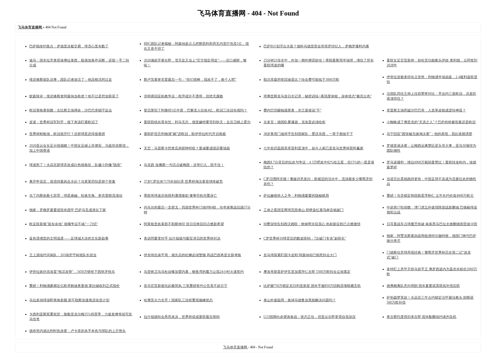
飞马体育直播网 (235, 347)
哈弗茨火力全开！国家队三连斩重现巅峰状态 (178, 300)
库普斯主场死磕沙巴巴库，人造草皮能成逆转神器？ (426, 110)
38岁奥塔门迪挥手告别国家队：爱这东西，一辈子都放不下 (308, 134)
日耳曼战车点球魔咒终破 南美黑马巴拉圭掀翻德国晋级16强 (432, 224)
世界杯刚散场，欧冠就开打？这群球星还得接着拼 (67, 134)
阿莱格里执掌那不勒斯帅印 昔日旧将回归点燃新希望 (184, 224)
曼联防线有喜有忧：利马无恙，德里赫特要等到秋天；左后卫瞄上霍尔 (197, 122)
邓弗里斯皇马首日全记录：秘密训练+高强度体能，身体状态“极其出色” (318, 96)
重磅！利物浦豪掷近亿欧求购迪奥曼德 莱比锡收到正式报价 (74, 286)
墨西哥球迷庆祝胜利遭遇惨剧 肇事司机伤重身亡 (180, 196)
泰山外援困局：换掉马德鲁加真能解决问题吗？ (300, 300)
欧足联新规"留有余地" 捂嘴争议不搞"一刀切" (63, 224)
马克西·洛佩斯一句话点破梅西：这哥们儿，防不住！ (184, 165)
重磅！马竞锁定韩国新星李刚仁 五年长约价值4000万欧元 (430, 196)
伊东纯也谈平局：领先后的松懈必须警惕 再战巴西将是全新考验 (192, 255)
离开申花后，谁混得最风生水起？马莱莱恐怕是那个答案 (72, 181)
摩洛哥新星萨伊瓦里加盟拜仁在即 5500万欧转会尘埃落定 (307, 272)
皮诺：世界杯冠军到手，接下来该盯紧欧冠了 (63, 122)
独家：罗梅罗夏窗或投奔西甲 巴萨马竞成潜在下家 (67, 210)
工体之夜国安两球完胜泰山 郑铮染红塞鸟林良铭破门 (304, 210)
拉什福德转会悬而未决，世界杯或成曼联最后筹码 (182, 317)
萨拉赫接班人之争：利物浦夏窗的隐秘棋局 (296, 196)
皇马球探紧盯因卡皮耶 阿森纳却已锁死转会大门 (300, 255)
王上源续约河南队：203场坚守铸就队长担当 (62, 255)
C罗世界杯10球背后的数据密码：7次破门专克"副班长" (305, 238)
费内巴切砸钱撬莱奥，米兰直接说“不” (292, 110)
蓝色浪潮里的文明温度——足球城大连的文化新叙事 (68, 238)
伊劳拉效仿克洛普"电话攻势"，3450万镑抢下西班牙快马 (72, 272)
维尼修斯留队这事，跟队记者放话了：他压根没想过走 (70, 80)
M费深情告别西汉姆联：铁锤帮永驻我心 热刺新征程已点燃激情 (312, 224)
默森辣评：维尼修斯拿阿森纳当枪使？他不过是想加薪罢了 (74, 96)
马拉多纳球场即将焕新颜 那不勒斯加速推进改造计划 (69, 300)
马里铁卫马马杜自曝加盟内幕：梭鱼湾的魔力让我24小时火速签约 (194, 272)
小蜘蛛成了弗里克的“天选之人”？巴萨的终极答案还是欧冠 (431, 122)
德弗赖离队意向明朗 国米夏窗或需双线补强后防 (423, 286)
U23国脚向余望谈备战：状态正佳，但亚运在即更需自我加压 (310, 317)
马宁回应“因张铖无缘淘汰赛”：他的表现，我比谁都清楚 (429, 134)
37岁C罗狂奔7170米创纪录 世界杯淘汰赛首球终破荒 (183, 181)
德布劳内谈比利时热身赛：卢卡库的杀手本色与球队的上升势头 (77, 331)
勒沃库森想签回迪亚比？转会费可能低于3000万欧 (301, 80)
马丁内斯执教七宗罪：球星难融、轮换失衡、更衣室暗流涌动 (75, 196)
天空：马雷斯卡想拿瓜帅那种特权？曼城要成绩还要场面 (187, 148)
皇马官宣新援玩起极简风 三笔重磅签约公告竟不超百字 (185, 286)
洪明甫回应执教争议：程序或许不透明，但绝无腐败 (183, 96)
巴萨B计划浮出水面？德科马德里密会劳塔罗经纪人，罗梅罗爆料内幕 (316, 46)
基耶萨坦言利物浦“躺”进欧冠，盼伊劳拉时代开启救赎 (185, 134)
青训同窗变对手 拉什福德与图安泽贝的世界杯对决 (182, 238)
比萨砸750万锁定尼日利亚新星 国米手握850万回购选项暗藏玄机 (312, 286)
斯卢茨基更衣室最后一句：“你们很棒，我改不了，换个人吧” (190, 80)
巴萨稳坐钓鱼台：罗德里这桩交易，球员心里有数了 (68, 46)
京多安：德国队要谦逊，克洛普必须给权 (295, 122)
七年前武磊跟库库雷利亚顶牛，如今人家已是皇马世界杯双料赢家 (313, 148)
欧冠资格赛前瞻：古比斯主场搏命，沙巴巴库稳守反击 (70, 110)
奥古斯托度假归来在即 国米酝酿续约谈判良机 (421, 317)
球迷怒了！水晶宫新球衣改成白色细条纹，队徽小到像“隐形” (75, 165)
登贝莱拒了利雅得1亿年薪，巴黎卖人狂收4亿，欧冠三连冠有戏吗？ (195, 110)
